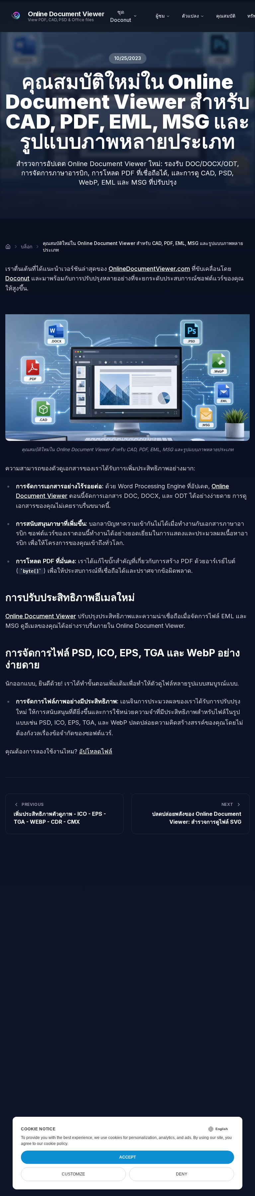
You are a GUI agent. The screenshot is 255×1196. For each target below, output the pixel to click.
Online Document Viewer (40, 616)
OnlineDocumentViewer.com (149, 268)
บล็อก (26, 246)
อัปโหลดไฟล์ (95, 751)
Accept (127, 1157)
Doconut (17, 278)
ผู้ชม (160, 16)
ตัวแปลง (190, 16)
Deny (181, 1174)
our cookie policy (52, 1143)
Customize (73, 1174)
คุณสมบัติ (225, 16)
